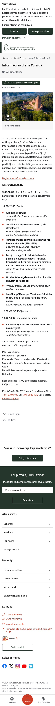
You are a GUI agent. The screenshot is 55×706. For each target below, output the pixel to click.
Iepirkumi (8, 532)
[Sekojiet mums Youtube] (24, 666)
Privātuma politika (13, 570)
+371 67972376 (14, 619)
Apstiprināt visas (40, 31)
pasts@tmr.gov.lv (15, 624)
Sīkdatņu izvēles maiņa (15, 595)
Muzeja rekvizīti (11, 549)
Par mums (9, 540)
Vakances (8, 523)
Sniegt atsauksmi (27, 458)
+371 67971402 (10, 394)
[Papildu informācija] (17, 638)
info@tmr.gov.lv (10, 398)
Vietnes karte (10, 587)
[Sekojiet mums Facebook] (4, 666)
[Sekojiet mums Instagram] (17, 666)
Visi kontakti (17, 647)
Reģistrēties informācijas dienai (18, 178)
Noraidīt (14, 31)
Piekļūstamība (11, 578)
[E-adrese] (8, 638)
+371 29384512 (30, 394)
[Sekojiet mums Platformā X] (11, 666)
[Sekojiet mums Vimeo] (31, 666)
